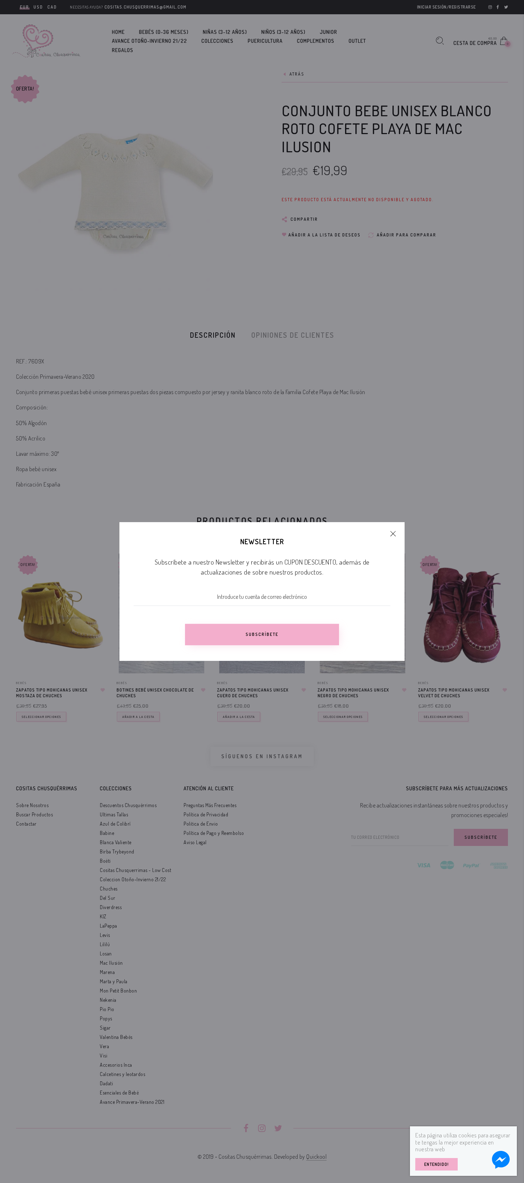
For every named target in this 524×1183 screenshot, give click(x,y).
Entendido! (436, 1164)
